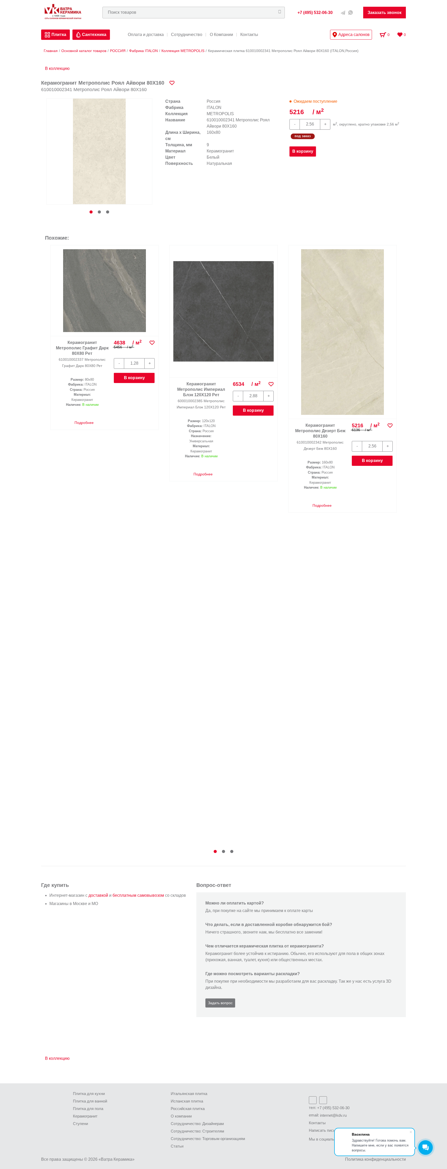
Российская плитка (188, 1108)
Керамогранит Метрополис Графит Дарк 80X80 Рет (82, 348)
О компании (181, 1116)
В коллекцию (57, 68)
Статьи (177, 1146)
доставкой (98, 895)
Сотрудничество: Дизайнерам (197, 1123)
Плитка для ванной (90, 1101)
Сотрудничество (186, 35)
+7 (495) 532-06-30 (333, 1108)
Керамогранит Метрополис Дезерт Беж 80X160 (320, 430)
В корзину (302, 151)
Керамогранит (85, 1116)
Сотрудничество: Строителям (197, 1131)
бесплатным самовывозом (138, 895)
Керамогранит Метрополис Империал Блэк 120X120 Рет (201, 389)
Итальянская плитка (189, 1093)
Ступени (80, 1123)
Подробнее (83, 423)
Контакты (249, 35)
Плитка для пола (88, 1108)
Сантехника (94, 34)
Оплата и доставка (146, 35)
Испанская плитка (187, 1101)
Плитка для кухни (89, 1093)
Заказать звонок (384, 12)
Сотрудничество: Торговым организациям (208, 1138)
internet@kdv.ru (333, 1115)
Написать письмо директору (334, 1130)
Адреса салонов (354, 34)
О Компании (221, 35)
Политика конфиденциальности (375, 1159)
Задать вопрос (220, 1003)
